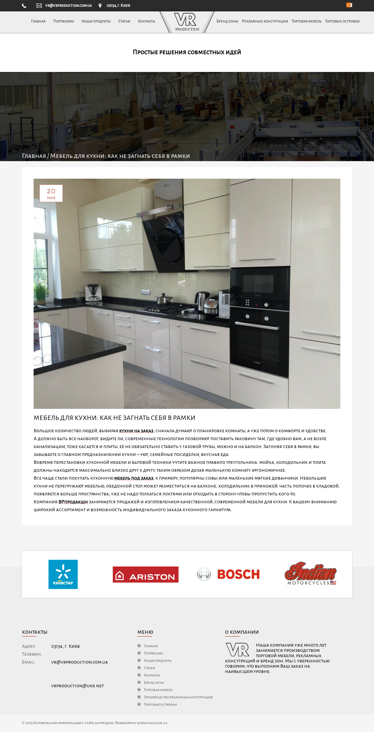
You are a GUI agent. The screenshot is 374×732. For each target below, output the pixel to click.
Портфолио (63, 21)
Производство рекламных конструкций (178, 697)
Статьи (124, 21)
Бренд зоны (227, 21)
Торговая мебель (306, 21)
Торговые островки (342, 21)
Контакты (146, 21)
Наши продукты (96, 21)
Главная (38, 21)
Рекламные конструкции (265, 21)
